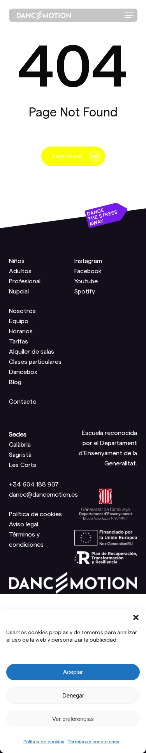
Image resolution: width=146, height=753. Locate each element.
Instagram (88, 261)
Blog (15, 382)
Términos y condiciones (93, 741)
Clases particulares (35, 362)
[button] (136, 617)
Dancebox (23, 372)
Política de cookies (43, 741)
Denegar (73, 695)
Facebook (88, 271)
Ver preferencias (73, 718)
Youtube (86, 281)
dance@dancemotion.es (43, 495)
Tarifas (18, 341)
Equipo (18, 321)
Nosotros (22, 311)
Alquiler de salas (31, 352)
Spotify (84, 291)
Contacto (23, 402)
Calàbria (20, 445)
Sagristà (20, 455)
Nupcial (19, 291)
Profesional (24, 281)
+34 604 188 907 (34, 484)
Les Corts (22, 465)
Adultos (20, 271)
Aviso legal (23, 524)
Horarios (21, 331)
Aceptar (73, 672)
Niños (17, 261)
